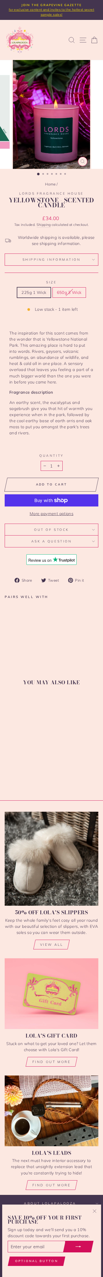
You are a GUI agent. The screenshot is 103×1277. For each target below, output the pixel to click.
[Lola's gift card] (51, 993)
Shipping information (52, 259)
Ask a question (51, 541)
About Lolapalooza (50, 1203)
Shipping (44, 224)
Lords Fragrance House (51, 193)
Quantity (51, 455)
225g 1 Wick (33, 292)
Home (50, 184)
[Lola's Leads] (51, 1110)
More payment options (51, 513)
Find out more (51, 1062)
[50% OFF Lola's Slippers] (51, 859)
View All (51, 944)
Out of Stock (51, 529)
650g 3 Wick (69, 292)
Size (51, 282)
